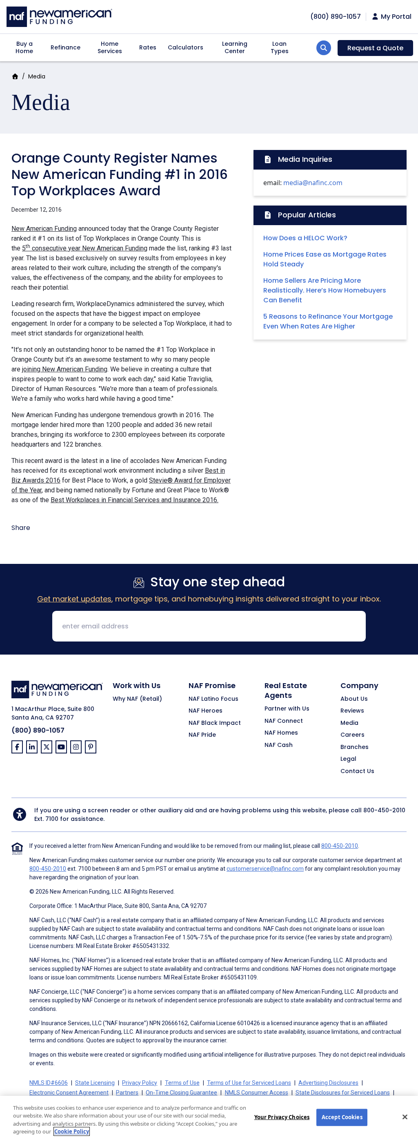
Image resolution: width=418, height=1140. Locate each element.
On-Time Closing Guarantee (181, 1092)
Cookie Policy (71, 1131)
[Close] (405, 1117)
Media (36, 76)
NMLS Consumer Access (256, 1092)
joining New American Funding (64, 369)
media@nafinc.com (312, 182)
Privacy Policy (139, 1083)
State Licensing (95, 1083)
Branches (354, 747)
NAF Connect (284, 721)
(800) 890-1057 (37, 730)
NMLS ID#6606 (48, 1083)
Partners (127, 1092)
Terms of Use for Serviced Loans (249, 1083)
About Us (354, 699)
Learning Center (234, 47)
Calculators (185, 47)
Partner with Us (287, 709)
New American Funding (44, 228)
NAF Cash (279, 745)
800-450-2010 (384, 810)
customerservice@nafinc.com (265, 868)
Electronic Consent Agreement (69, 1092)
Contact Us (357, 771)
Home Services (110, 47)
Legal (348, 759)
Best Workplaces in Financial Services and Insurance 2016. (134, 500)
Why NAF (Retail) (137, 699)
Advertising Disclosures (328, 1083)
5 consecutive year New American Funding (84, 248)
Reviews (352, 711)
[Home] (59, 15)
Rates (147, 47)
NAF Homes (281, 733)
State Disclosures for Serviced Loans (343, 1092)
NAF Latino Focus (213, 699)
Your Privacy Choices (282, 1117)
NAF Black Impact (215, 723)
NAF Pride (202, 735)
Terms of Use (182, 1083)
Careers (352, 735)
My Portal (395, 17)
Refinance (65, 47)
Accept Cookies (342, 1117)
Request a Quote (375, 48)
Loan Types (280, 47)
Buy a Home (24, 47)
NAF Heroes (205, 711)
